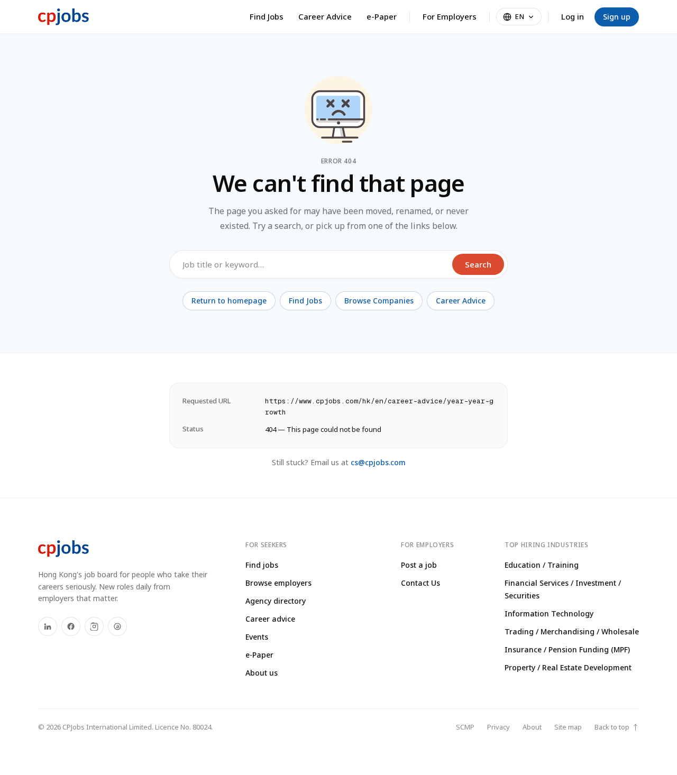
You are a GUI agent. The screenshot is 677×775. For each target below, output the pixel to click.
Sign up (616, 17)
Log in (572, 16)
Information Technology (549, 613)
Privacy (498, 727)
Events (256, 637)
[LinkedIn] (47, 626)
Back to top (616, 727)
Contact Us (420, 583)
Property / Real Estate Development (568, 667)
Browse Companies (379, 301)
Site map (568, 727)
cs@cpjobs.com (378, 462)
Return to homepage (229, 301)
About (532, 727)
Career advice (270, 619)
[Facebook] (70, 626)
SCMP (465, 727)
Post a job (419, 565)
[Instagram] (94, 626)
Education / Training (542, 565)
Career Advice (325, 16)
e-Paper (382, 16)
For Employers (450, 16)
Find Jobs (266, 16)
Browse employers (278, 583)
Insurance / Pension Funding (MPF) (567, 649)
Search (478, 264)
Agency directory (275, 601)
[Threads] (117, 626)
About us (261, 673)
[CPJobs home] (63, 16)
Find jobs (261, 565)
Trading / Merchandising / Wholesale (572, 631)
